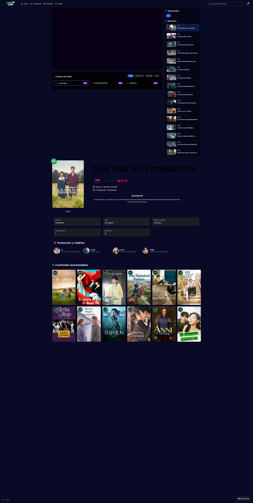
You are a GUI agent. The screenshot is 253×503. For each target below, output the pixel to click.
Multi (156, 76)
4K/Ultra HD (139, 76)
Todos (131, 76)
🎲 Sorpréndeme (243, 498)
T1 (168, 16)
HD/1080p (149, 76)
